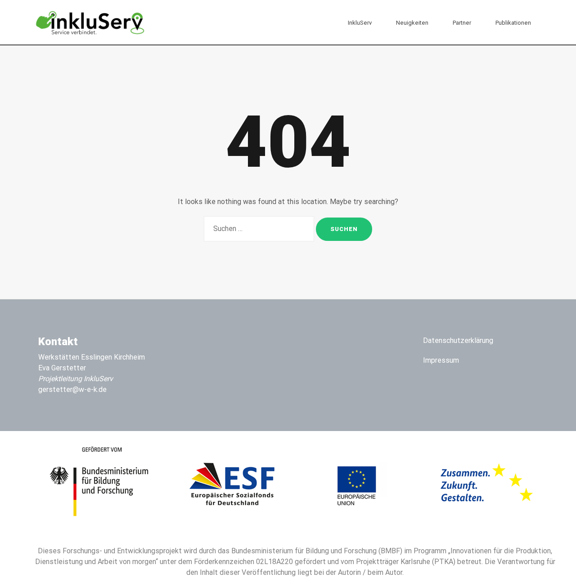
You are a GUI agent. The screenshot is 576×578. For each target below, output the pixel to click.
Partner (462, 22)
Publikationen (513, 22)
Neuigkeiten (412, 22)
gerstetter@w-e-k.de (72, 389)
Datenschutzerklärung (458, 340)
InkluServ (360, 22)
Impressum (441, 360)
